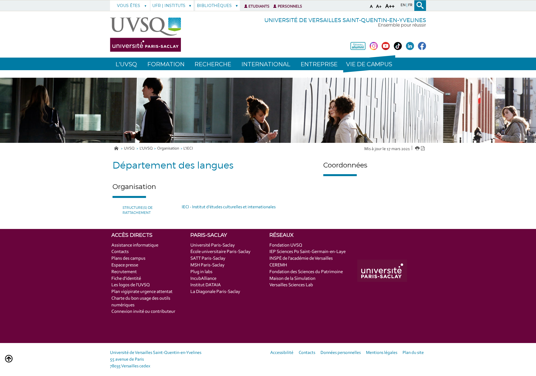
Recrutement (124, 271)
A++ (389, 6)
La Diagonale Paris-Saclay (215, 291)
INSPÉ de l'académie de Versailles (301, 258)
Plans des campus (128, 258)
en (403, 5)
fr (410, 5)
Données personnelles (340, 353)
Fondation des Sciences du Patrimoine (306, 271)
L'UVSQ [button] (126, 64)
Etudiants (258, 6)
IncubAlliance (203, 278)
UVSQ (129, 148)
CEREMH (278, 265)
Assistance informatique (134, 245)
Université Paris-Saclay (212, 245)
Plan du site (413, 353)
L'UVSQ (146, 148)
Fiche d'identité (126, 278)
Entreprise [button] (319, 64)
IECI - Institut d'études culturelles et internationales (229, 207)
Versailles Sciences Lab (291, 285)
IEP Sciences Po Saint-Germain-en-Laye (307, 251)
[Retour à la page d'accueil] (145, 34)
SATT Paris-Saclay (207, 258)
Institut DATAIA (205, 285)
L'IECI (188, 148)
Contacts (120, 251)
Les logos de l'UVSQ (130, 285)
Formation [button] (166, 64)
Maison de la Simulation (292, 278)
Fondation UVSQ (285, 245)
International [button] (265, 64)
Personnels (290, 6)
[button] (369, 63)
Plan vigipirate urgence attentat (142, 291)
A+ (379, 6)
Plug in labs (201, 271)
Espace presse (124, 265)
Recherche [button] (213, 64)
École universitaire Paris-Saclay (220, 251)
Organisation (168, 148)
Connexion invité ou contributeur (143, 311)
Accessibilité (281, 353)
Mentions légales (381, 353)
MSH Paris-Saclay (207, 265)
